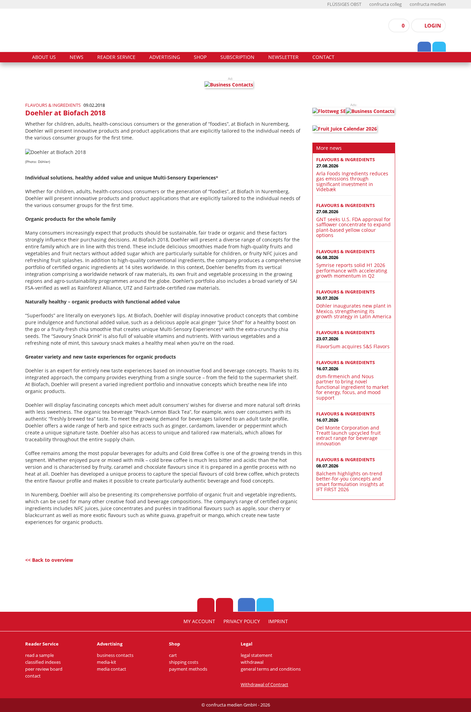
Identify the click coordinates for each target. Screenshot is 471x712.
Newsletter (283, 57)
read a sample (39, 655)
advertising (164, 57)
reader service (116, 57)
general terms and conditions (271, 669)
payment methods (188, 669)
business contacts (115, 655)
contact (323, 57)
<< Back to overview (49, 560)
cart (173, 655)
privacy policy (241, 621)
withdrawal (252, 662)
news (76, 57)
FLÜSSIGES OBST (344, 4)
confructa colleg (385, 4)
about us (44, 57)
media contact (111, 669)
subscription (237, 57)
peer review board (43, 669)
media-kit (106, 662)
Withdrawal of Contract (264, 685)
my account (199, 621)
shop (200, 57)
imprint (278, 621)
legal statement (256, 655)
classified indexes (43, 662)
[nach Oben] (205, 605)
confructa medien (428, 4)
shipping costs (183, 662)
